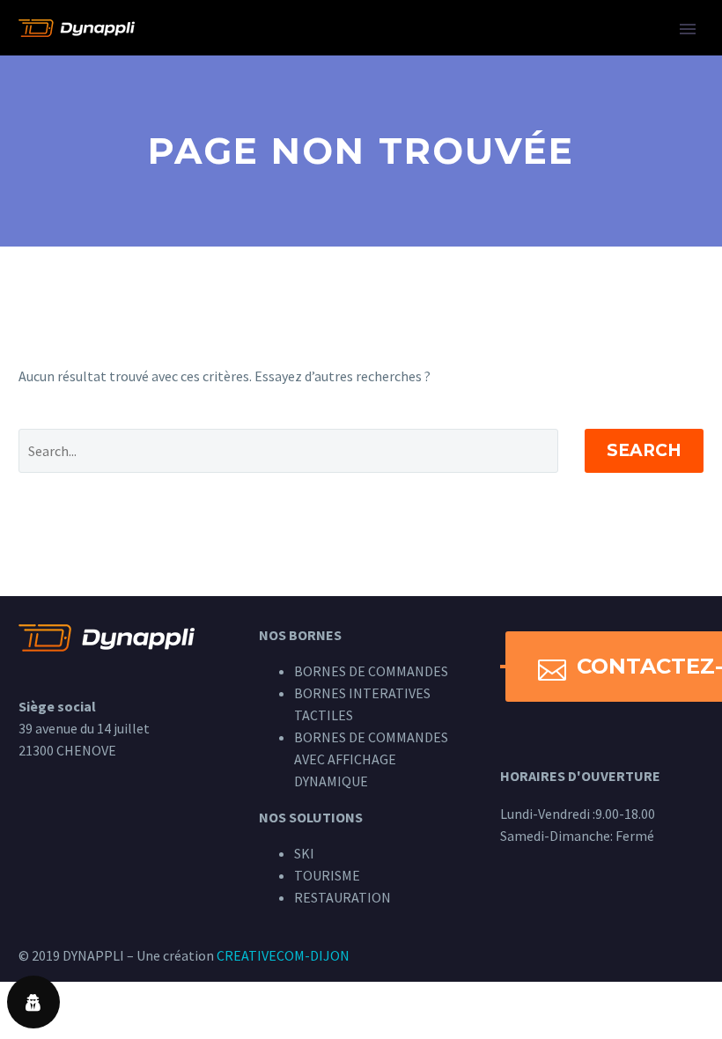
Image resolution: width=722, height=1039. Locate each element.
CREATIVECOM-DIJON (283, 955)
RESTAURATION (342, 897)
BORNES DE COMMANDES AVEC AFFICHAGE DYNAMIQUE (371, 759)
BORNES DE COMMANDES (371, 671)
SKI (304, 853)
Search (644, 450)
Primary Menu (688, 29)
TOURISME (327, 875)
